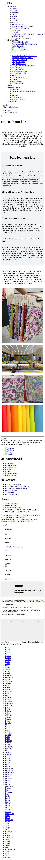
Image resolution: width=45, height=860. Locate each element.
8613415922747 (11, 506)
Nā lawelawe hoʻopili (19, 72)
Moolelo (15, 95)
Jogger (14, 18)
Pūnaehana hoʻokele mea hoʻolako (24, 91)
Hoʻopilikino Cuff (18, 70)
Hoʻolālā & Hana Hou (19, 60)
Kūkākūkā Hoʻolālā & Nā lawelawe (24, 56)
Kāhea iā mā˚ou (12, 101)
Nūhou (9, 85)
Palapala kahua (9, 517)
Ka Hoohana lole (18, 46)
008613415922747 (11, 504)
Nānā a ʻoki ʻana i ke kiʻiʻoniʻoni (23, 26)
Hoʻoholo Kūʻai (10, 467)
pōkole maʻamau (14, 521)
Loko (14, 52)
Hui (13, 93)
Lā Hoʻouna (16, 89)
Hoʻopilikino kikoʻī (18, 62)
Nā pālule (15, 12)
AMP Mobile (20, 517)
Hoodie (14, 10)
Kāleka (14, 16)
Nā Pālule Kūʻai (17, 81)
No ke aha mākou (13, 87)
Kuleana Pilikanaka (18, 99)
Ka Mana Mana (10, 465)
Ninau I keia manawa (10, 107)
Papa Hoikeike (17, 97)
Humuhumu (16, 30)
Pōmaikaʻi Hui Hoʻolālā (20, 42)
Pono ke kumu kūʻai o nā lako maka (24, 44)
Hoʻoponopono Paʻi (19, 64)
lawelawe (15, 79)
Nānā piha (15, 32)
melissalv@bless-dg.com (13, 507)
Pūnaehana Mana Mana (20, 50)
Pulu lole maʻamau (26, 519)
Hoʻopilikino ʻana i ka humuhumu (23, 66)
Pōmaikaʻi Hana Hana (19, 48)
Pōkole (14, 14)
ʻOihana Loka (16, 75)
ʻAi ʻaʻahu (15, 20)
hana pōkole (14, 519)
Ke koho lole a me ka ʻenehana (22, 58)
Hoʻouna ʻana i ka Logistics (21, 38)
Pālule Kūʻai (5, 519)
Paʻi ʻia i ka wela (17, 68)
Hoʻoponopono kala (19, 73)
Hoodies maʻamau (18, 83)
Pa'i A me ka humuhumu (20, 28)
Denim (14, 8)
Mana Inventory (17, 24)
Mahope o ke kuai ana (19, 77)
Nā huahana (11, 6)
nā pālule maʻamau (26, 521)
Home (7, 111)
